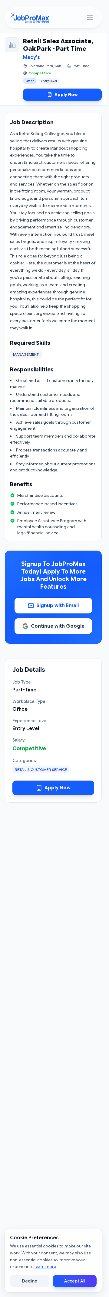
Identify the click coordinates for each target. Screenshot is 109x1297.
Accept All (74, 1281)
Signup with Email (57, 606)
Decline (29, 1281)
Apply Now (66, 94)
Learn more (45, 1266)
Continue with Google (57, 626)
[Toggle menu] (90, 17)
